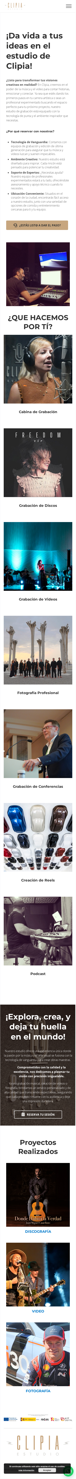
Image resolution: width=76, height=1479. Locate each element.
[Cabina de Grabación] (38, 378)
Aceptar (47, 1470)
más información (26, 1470)
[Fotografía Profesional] (38, 659)
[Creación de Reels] (38, 846)
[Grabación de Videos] (38, 565)
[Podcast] (38, 940)
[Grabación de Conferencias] (38, 752)
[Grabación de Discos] (38, 471)
